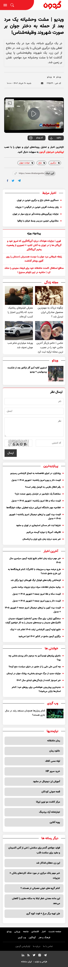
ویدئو (58, 77)
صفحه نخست (54, 931)
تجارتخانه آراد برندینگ (49, 812)
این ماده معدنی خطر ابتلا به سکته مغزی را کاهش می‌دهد (36, 901)
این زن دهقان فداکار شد (48, 863)
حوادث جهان (24, 162)
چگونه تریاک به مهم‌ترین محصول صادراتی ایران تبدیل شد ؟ (50, 312)
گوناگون (32, 937)
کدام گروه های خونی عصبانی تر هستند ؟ (40, 888)
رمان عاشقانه (53, 741)
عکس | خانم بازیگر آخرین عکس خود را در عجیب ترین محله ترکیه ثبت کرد (49, 347)
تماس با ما (48, 946)
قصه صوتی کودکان (50, 792)
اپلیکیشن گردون (23, 946)
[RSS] (28, 955)
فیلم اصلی (51, 147)
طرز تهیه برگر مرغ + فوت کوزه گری (43, 914)
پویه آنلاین (55, 822)
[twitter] (13, 181)
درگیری (53, 162)
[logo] (51, 5)
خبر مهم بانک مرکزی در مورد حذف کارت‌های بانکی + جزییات (35, 875)
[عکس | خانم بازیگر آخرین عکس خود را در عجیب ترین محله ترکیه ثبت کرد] (49, 330)
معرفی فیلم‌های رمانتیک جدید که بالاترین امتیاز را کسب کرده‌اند (20, 312)
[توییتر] (34, 955)
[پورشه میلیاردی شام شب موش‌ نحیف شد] (19, 330)
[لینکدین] (22, 955)
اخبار (44, 931)
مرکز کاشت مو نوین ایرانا (48, 802)
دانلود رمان (54, 751)
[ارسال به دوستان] (42, 83)
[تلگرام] (45, 955)
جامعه (26, 931)
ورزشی (17, 931)
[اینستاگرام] (39, 955)
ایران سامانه (26, 961)
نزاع (40, 162)
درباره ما (36, 946)
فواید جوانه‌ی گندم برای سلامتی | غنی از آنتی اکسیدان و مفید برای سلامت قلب (34, 850)
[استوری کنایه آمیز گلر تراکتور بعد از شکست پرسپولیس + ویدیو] (55, 373)
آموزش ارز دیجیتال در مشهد (46, 782)
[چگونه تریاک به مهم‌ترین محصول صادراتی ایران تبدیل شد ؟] (49, 295)
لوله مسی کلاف (52, 761)
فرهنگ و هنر (44, 937)
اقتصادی (35, 931)
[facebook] (7, 180)
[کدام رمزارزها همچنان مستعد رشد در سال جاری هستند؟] (55, 713)
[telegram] (19, 180)
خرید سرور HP (53, 771)
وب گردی (22, 937)
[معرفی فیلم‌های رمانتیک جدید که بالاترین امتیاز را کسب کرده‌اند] (19, 295)
